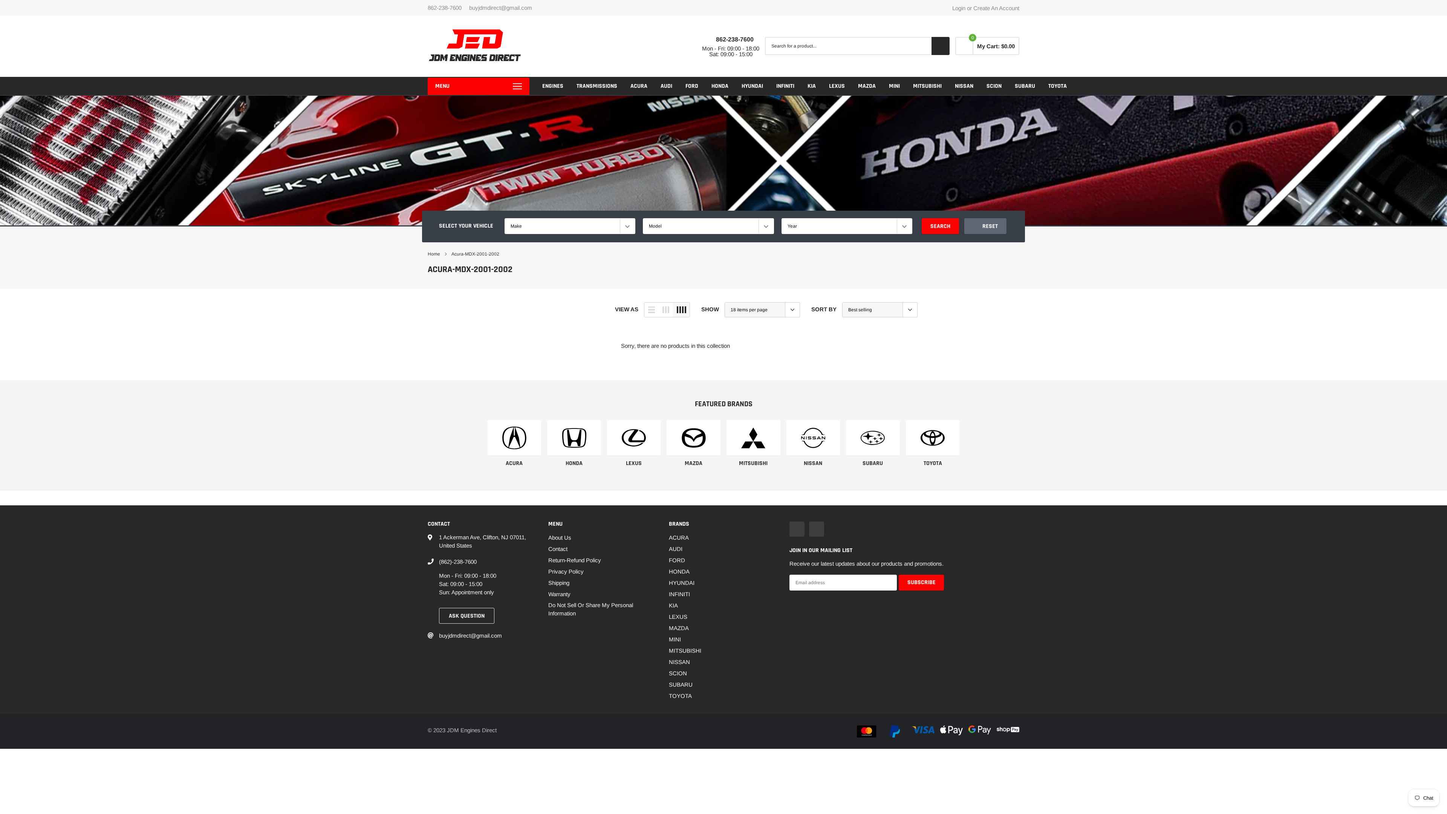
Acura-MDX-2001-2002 (475, 254)
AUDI (666, 86)
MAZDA (867, 86)
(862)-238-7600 (458, 561)
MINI (894, 86)
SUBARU (1025, 86)
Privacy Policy (566, 571)
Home (434, 254)
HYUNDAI (752, 86)
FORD (691, 86)
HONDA (719, 86)
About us (559, 537)
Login (958, 8)
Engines (552, 86)
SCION (994, 86)
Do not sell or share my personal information (590, 609)
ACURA (638, 86)
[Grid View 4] (681, 310)
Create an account (996, 8)
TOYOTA (1057, 86)
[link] (514, 438)
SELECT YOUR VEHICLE (466, 226)
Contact (557, 549)
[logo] (475, 46)
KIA (812, 86)
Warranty (559, 594)
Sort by (824, 309)
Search (940, 226)
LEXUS (837, 86)
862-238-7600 (735, 39)
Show (710, 309)
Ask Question (467, 616)
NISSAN (964, 86)
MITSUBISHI (927, 86)
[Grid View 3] (666, 310)
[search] (941, 46)
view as (626, 309)
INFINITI (785, 86)
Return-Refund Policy (574, 560)
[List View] (651, 310)
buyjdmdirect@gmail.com (500, 8)
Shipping (558, 583)
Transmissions (597, 86)
